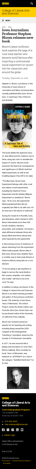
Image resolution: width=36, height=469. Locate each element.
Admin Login (9, 435)
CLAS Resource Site (10, 444)
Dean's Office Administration (12, 441)
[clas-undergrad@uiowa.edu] (3, 424)
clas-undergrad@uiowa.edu (16, 424)
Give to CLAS (7, 451)
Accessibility (6, 463)
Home (4, 27)
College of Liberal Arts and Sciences (15, 12)
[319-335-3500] (3, 421)
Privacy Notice (6, 460)
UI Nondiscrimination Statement (21, 460)
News (10, 27)
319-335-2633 (11, 421)
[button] (32, 3)
